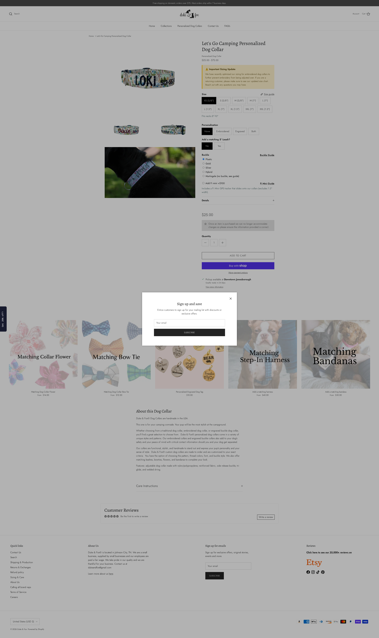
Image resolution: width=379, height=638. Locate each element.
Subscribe (189, 332)
